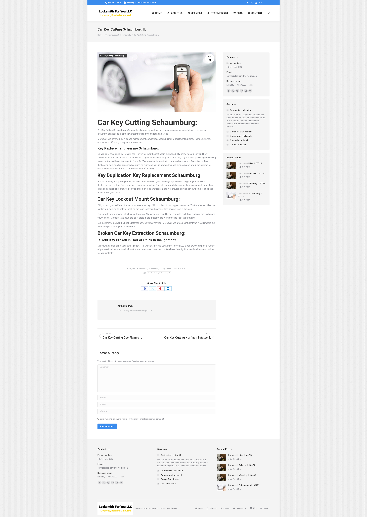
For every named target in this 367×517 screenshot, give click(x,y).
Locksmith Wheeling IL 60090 (252, 183)
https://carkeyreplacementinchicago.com (135, 310)
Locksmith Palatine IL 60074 (251, 173)
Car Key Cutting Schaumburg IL (113, 56)
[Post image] (231, 165)
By (167, 268)
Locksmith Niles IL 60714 (250, 163)
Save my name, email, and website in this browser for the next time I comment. (132, 419)
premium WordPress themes (165, 508)
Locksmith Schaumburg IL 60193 (250, 195)
